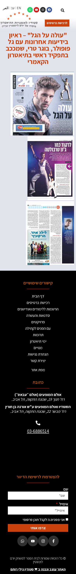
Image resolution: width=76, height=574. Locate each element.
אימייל (63, 504)
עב (12, 8)
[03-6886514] (38, 423)
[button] (62, 10)
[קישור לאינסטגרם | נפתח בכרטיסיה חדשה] (43, 10)
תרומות (38, 334)
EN (19, 8)
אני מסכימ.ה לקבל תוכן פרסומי (44, 519)
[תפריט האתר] (70, 11)
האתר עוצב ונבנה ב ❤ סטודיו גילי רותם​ (38, 569)
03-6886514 (38, 431)
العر (6, 8)
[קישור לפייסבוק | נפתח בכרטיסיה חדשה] (49, 10)
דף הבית (38, 296)
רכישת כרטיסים (38, 302)
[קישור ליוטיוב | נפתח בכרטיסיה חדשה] (36, 10)
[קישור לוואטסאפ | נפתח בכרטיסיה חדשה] (30, 10)
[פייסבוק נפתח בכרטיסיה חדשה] (53, 541)
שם (65, 489)
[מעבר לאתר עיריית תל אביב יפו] (24, 444)
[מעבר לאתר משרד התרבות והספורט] (52, 452)
